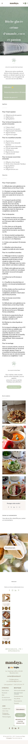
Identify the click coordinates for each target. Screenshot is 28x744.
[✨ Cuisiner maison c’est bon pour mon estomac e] (6, 615)
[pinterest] (18, 590)
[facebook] (9, 590)
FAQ (3, 695)
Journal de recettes (6, 700)
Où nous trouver (6, 697)
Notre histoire (5, 690)
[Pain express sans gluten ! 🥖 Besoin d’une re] (6, 598)
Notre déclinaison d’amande (18, 693)
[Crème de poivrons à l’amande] (14, 437)
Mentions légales (6, 716)
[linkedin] (15, 590)
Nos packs (16, 703)
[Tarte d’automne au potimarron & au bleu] (14, 412)
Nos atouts (4, 693)
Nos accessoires (18, 701)
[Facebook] (8, 507)
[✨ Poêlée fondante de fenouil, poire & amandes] (6, 640)
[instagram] (12, 590)
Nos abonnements (18, 696)
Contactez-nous (6, 708)
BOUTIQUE (17, 688)
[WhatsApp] (16, 507)
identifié (15, 518)
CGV (3, 711)
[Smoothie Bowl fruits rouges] (14, 488)
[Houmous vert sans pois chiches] (14, 462)
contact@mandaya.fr (14, 676)
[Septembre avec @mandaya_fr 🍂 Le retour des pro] (6, 606)
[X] (11, 507)
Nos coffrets (17, 698)
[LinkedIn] (14, 507)
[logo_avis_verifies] (14, 667)
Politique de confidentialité (5, 713)
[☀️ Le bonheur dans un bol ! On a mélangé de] (6, 632)
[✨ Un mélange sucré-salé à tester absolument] (6, 623)
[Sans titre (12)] (14, 661)
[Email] (19, 507)
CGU (7, 711)
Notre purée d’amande (19, 690)
